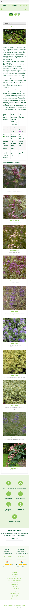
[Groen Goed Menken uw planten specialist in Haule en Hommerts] (14, 14)
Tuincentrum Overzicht (19, 605)
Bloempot (15, 595)
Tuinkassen (14, 584)
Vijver (14, 591)
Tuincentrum (15, 582)
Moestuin (14, 596)
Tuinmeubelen (14, 593)
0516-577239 (9, 5)
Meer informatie (7, 559)
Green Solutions (8, 605)
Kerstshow (14, 598)
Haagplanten (15, 588)
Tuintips (14, 576)
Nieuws (14, 572)
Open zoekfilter (8, 23)
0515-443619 (23, 5)
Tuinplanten (14, 586)
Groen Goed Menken (14, 580)
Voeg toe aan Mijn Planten (19, 26)
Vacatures (14, 574)
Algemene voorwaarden (14, 578)
